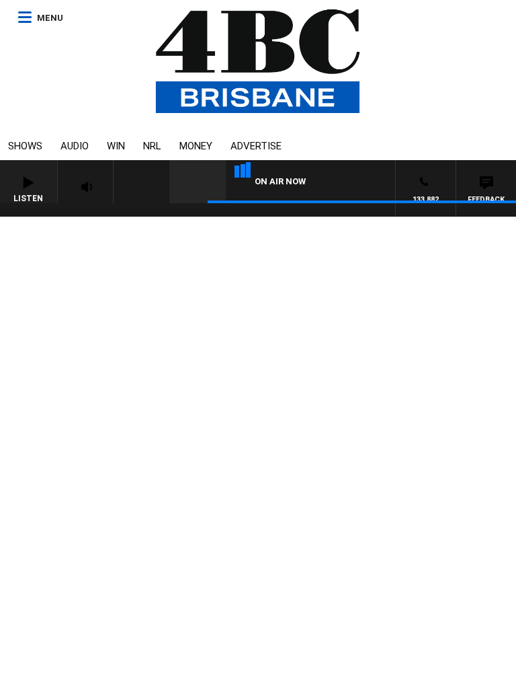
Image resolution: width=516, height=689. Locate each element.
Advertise (256, 146)
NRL (152, 146)
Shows (25, 146)
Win (116, 146)
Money (195, 146)
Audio (74, 146)
